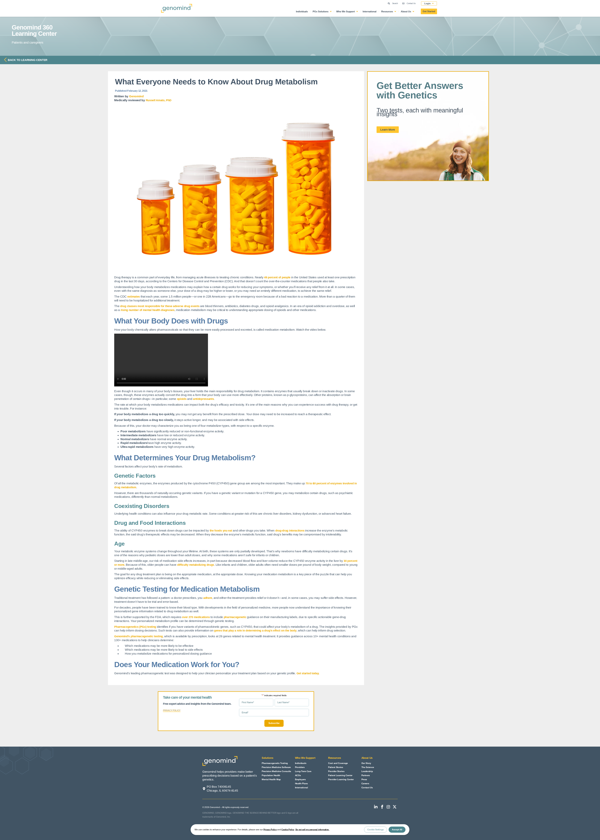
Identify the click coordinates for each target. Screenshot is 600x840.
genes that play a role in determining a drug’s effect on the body (255, 630)
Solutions (267, 757)
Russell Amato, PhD (159, 100)
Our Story (366, 763)
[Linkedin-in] (376, 807)
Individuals (302, 11)
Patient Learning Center (340, 775)
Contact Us (367, 787)
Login (427, 3)
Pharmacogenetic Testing (275, 763)
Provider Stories (336, 771)
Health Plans (301, 783)
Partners (365, 775)
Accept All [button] (397, 829)
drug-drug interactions (289, 530)
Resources (387, 11)
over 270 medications (196, 617)
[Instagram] (388, 807)
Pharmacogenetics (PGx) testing (135, 626)
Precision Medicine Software (276, 767)
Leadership (367, 771)
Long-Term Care (303, 771)
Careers (365, 783)
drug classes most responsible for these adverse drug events (159, 306)
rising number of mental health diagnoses (148, 310)
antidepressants (203, 398)
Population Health (271, 775)
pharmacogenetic (235, 617)
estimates (133, 296)
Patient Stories (335, 767)
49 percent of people (277, 277)
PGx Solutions (320, 11)
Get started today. (308, 673)
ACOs (298, 775)
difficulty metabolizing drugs (195, 564)
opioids (182, 398)
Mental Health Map (271, 779)
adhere (207, 597)
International (369, 11)
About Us (406, 11)
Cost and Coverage (338, 763)
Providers (300, 767)
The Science (367, 767)
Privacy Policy (270, 829)
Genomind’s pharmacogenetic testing (138, 636)
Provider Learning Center (341, 779)
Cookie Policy (287, 829)
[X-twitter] (394, 807)
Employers (300, 779)
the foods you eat (221, 530)
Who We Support (345, 11)
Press (364, 779)
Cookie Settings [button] (375, 829)
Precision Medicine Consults (276, 771)
